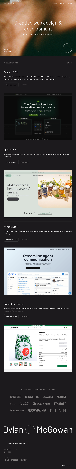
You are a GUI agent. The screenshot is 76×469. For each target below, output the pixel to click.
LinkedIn (23, 460)
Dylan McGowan (9, 3)
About (62, 3)
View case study (11, 85)
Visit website (25, 85)
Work (55, 3)
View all (69, 63)
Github (6, 460)
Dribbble (14, 460)
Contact (69, 3)
